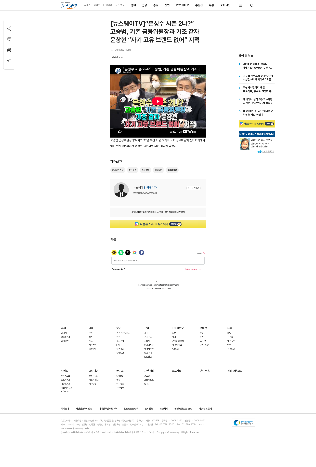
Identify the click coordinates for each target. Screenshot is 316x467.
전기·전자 (148, 337)
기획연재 (120, 387)
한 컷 (146, 383)
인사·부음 (205, 370)
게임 (174, 337)
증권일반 (120, 352)
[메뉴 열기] (240, 5)
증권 (155, 5)
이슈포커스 (65, 383)
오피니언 (225, 5)
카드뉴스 (120, 383)
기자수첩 (92, 383)
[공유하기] (9, 29)
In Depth (65, 391)
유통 (211, 5)
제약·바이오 (177, 344)
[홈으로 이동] (69, 5)
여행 (229, 344)
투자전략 (120, 341)
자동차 (147, 341)
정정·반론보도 (234, 370)
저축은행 (92, 344)
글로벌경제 (65, 337)
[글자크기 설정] (9, 61)
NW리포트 (65, 375)
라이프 (97, 5)
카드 (90, 341)
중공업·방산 (149, 344)
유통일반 (231, 348)
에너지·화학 (149, 348)
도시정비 (203, 341)
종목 (118, 337)
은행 (90, 333)
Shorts (119, 375)
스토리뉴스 (65, 379)
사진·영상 (120, 5)
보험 (90, 337)
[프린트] (9, 50)
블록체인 (120, 348)
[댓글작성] (9, 39)
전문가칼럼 (93, 375)
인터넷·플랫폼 (178, 341)
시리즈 (87, 5)
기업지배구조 (66, 387)
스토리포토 (149, 379)
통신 (174, 333)
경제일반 (64, 341)
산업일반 (148, 356)
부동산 (199, 5)
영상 (118, 379)
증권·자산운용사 (123, 333)
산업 (167, 5)
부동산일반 (204, 344)
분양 (201, 337)
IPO (118, 344)
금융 (144, 5)
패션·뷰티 (231, 341)
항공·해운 (148, 352)
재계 (146, 333)
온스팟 (147, 375)
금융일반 (92, 348)
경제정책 (64, 333)
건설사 (202, 333)
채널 (229, 333)
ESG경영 (107, 5)
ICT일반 (175, 348)
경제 (133, 5)
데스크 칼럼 (94, 379)
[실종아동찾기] (245, 139)
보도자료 (176, 370)
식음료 (230, 337)
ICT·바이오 (182, 5)
